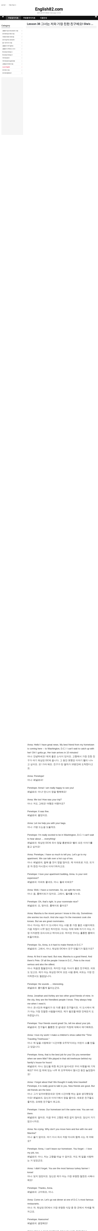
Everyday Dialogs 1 (7, 52)
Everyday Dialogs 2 (7, 55)
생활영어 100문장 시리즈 (8, 49)
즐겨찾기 (3, 5)
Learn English (6, 67)
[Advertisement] (61, 43)
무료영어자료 (13, 18)
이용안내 (43, 18)
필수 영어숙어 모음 (7, 42)
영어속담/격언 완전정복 (8, 39)
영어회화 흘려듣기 (7, 73)
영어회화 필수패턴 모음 (8, 33)
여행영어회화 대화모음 (8, 37)
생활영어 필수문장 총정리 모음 (10, 30)
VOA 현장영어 (6, 58)
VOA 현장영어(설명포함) (8, 61)
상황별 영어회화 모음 (7, 64)
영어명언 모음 (6, 70)
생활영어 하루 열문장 (7, 46)
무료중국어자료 (29, 18)
